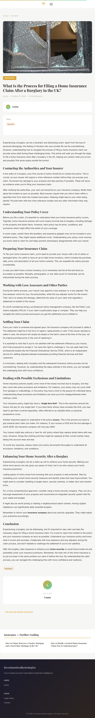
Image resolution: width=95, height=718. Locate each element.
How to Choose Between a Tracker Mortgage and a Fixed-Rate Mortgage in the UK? (25, 644)
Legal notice (9, 698)
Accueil (6, 16)
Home (6, 685)
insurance (14, 16)
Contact (7, 703)
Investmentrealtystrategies (20, 667)
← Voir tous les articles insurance (18, 612)
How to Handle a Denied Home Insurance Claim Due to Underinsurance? (69, 644)
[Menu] (51, 4)
